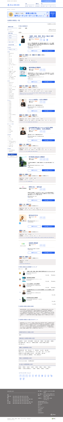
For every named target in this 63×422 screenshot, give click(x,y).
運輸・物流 (37, 350)
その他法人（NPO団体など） (27, 368)
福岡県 (14, 403)
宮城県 (20, 396)
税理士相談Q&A (37, 6)
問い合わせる (53, 281)
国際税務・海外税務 (35, 342)
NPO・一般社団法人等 (37, 354)
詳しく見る (47, 281)
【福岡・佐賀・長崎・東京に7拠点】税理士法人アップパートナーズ (41, 271)
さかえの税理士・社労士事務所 (33, 283)
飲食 (42, 351)
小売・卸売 (41, 350)
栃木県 (16, 397)
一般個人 (34, 368)
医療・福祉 (43, 353)
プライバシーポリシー (23, 418)
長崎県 (18, 403)
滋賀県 (16, 400)
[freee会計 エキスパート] (20, 376)
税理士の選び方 (43, 6)
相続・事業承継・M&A (22, 342)
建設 (26, 350)
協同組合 (20, 368)
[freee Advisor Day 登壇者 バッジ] (33, 376)
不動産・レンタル (21, 351)
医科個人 (42, 368)
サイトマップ (40, 411)
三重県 (14, 400)
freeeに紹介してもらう (48, 50)
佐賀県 (16, 403)
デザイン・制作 (38, 351)
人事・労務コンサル (46, 399)
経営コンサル (29, 342)
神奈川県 (27, 397)
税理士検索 (26, 6)
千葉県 (23, 397)
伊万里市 (39, 314)
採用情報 (16, 418)
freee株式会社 (9, 418)
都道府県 (10, 35)
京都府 (18, 400)
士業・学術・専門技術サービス (29, 351)
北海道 (14, 396)
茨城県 (14, 397)
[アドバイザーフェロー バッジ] (20, 379)
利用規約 (19, 418)
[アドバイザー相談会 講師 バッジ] (39, 376)
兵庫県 (23, 400)
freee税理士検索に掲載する (48, 1)
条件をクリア (12, 156)
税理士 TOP (8, 9)
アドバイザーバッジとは (52, 30)
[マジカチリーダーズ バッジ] (51, 376)
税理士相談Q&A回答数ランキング (42, 401)
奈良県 (25, 400)
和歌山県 (27, 400)
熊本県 (20, 403)
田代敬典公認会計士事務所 (32, 297)
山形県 (25, 396)
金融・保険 (46, 350)
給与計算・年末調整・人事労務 (44, 342)
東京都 (25, 397)
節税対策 (45, 392)
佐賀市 (23, 312)
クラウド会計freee (40, 408)
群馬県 (18, 397)
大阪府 (20, 400)
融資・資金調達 (46, 395)
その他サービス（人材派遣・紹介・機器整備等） (26, 354)
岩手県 (18, 396)
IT (33, 350)
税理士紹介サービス (31, 6)
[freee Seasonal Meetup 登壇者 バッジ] (36, 376)
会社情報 (13, 418)
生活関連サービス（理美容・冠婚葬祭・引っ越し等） (26, 353)
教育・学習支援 (38, 353)
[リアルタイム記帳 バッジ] (45, 376)
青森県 (16, 396)
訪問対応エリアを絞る (12, 49)
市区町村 (10, 37)
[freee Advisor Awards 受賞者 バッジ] (30, 376)
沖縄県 (30, 403)
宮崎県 (25, 403)
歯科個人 (38, 368)
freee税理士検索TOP (41, 412)
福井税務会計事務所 (31, 277)
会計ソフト (47, 6)
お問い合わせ (28, 418)
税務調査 (49, 395)
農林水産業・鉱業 (21, 350)
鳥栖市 (36, 314)
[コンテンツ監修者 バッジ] (23, 379)
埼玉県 (20, 397)
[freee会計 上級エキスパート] (23, 376)
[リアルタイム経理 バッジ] (48, 376)
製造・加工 (30, 350)
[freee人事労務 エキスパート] (26, 376)
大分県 (23, 403)
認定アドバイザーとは (53, 6)
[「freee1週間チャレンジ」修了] (42, 376)
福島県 (27, 396)
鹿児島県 (27, 403)
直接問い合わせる (34, 50)
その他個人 (47, 368)
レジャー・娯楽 (47, 351)
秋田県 (23, 396)
